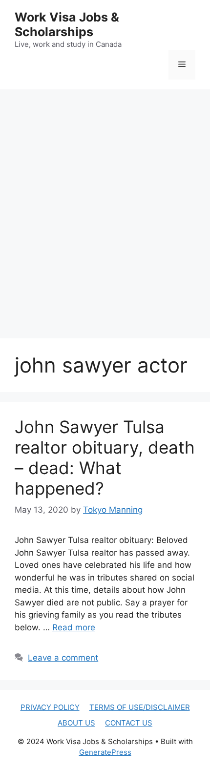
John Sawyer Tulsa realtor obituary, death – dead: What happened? (105, 457)
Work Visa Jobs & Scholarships (67, 24)
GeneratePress (105, 752)
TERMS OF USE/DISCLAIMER (139, 707)
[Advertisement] (105, 204)
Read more (73, 627)
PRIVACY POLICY (50, 707)
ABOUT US (76, 722)
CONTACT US (128, 722)
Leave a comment (63, 658)
